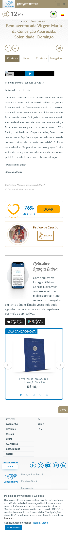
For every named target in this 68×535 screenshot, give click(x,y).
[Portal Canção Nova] (8, 4)
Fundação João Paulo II (32, 474)
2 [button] (27, 395)
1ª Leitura (12, 58)
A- (15, 48)
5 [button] (47, 395)
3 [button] (34, 395)
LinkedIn (63, 466)
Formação (12, 424)
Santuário (12, 444)
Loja (40, 429)
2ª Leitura (41, 58)
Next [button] (60, 365)
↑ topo (63, 410)
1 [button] (20, 395)
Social (9, 454)
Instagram (55, 466)
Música (10, 434)
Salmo (26, 58)
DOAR (10, 467)
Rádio (41, 424)
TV (39, 419)
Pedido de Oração (29, 481)
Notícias (11, 429)
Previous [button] (8, 365)
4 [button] (40, 395)
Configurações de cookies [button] (17, 522)
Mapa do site (27, 488)
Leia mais (9, 517)
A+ (8, 48)
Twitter (40, 466)
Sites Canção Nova (64, 4)
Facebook (33, 466)
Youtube (48, 466)
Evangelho (56, 58)
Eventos (10, 419)
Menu (58, 4)
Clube (9, 439)
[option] (34, 365)
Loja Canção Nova (21, 331)
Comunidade (13, 449)
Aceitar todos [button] (13, 527)
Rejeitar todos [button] (40, 522)
